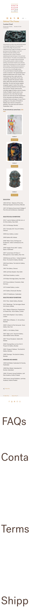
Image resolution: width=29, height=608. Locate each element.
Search (14, 18)
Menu (7, 18)
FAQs (14, 421)
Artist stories (6, 27)
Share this (7, 388)
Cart (18, 18)
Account (11, 18)
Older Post (6, 396)
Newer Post (14, 396)
